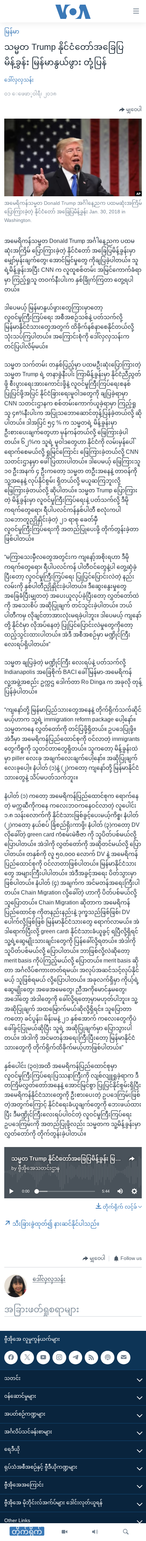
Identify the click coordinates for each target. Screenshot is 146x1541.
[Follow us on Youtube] (43, 1357)
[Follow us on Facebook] (11, 1357)
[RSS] (91, 1357)
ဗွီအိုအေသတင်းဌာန (39, 1168)
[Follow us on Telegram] (75, 1357)
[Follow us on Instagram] (59, 1357)
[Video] (64, 1532)
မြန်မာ (11, 31)
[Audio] (95, 1532)
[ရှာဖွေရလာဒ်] (125, 1532)
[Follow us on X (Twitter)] (27, 1357)
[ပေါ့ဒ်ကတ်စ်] (107, 1357)
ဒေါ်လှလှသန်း (19, 80)
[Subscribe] (123, 1357)
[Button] (130, 110)
